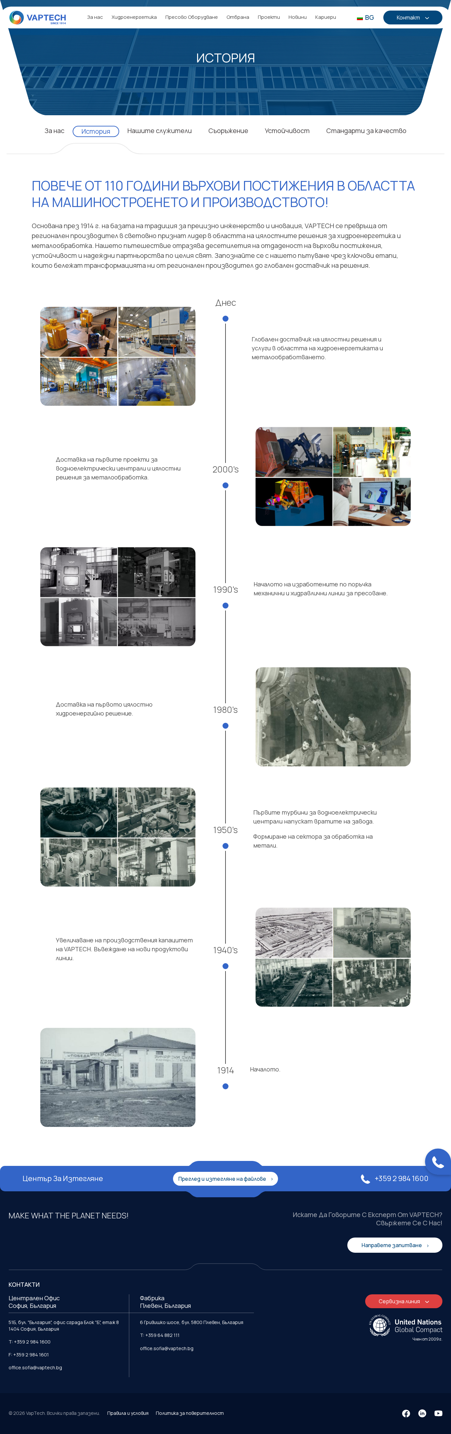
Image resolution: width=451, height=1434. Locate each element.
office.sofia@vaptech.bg (35, 1367)
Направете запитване (392, 1245)
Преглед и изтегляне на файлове (222, 1178)
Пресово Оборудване (191, 17)
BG (369, 17)
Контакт (409, 17)
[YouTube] (438, 1413)
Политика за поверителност (190, 1413)
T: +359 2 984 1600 (30, 1342)
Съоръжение (228, 130)
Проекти (269, 17)
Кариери (325, 17)
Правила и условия (128, 1413)
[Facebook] (406, 1413)
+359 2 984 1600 (401, 1178)
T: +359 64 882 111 (160, 1335)
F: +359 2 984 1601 (29, 1354)
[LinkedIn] (422, 1413)
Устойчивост (287, 130)
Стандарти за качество (366, 130)
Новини (298, 17)
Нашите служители (159, 130)
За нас (95, 17)
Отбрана (237, 17)
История (96, 131)
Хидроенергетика (134, 17)
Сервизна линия (400, 1301)
